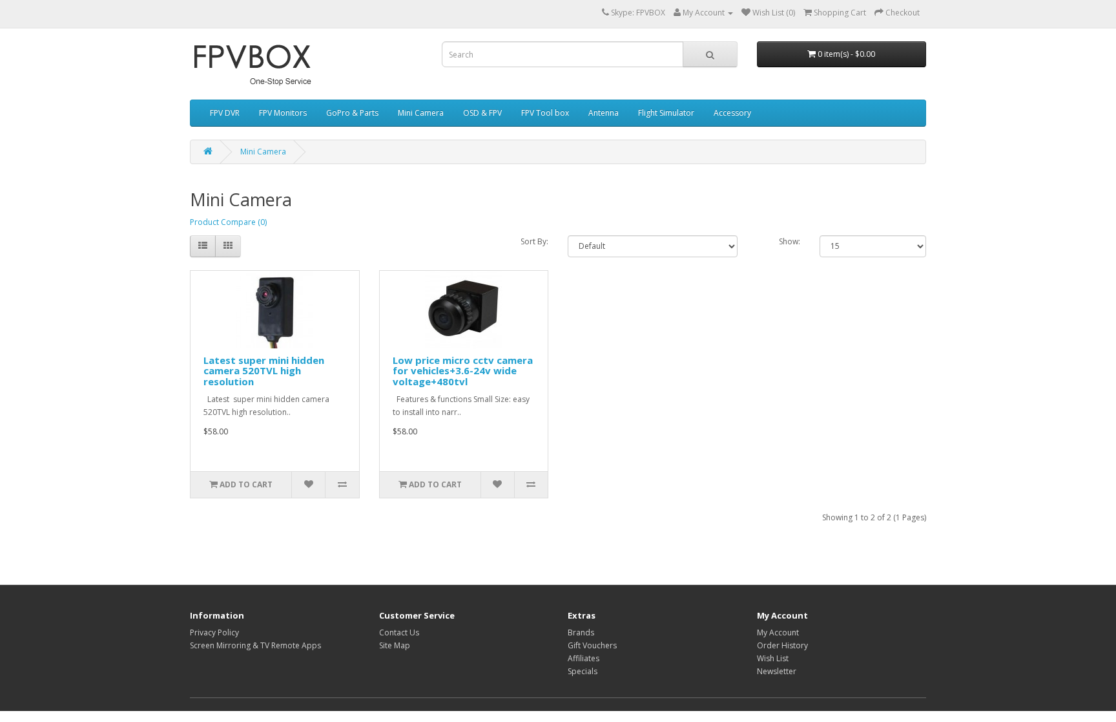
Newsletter (776, 671)
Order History (782, 645)
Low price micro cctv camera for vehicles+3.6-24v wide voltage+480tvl (463, 371)
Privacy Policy (214, 632)
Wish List (773, 658)
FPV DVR (225, 112)
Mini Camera (421, 112)
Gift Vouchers (592, 645)
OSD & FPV (482, 112)
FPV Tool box (545, 112)
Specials (582, 671)
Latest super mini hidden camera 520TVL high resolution (263, 371)
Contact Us (399, 632)
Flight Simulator (666, 112)
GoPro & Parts (352, 112)
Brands (581, 632)
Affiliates (583, 658)
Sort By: (534, 241)
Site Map (394, 645)
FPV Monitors (283, 112)
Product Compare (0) (228, 222)
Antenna (603, 112)
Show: (789, 241)
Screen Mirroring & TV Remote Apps (255, 645)
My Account (778, 632)
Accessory (732, 112)
